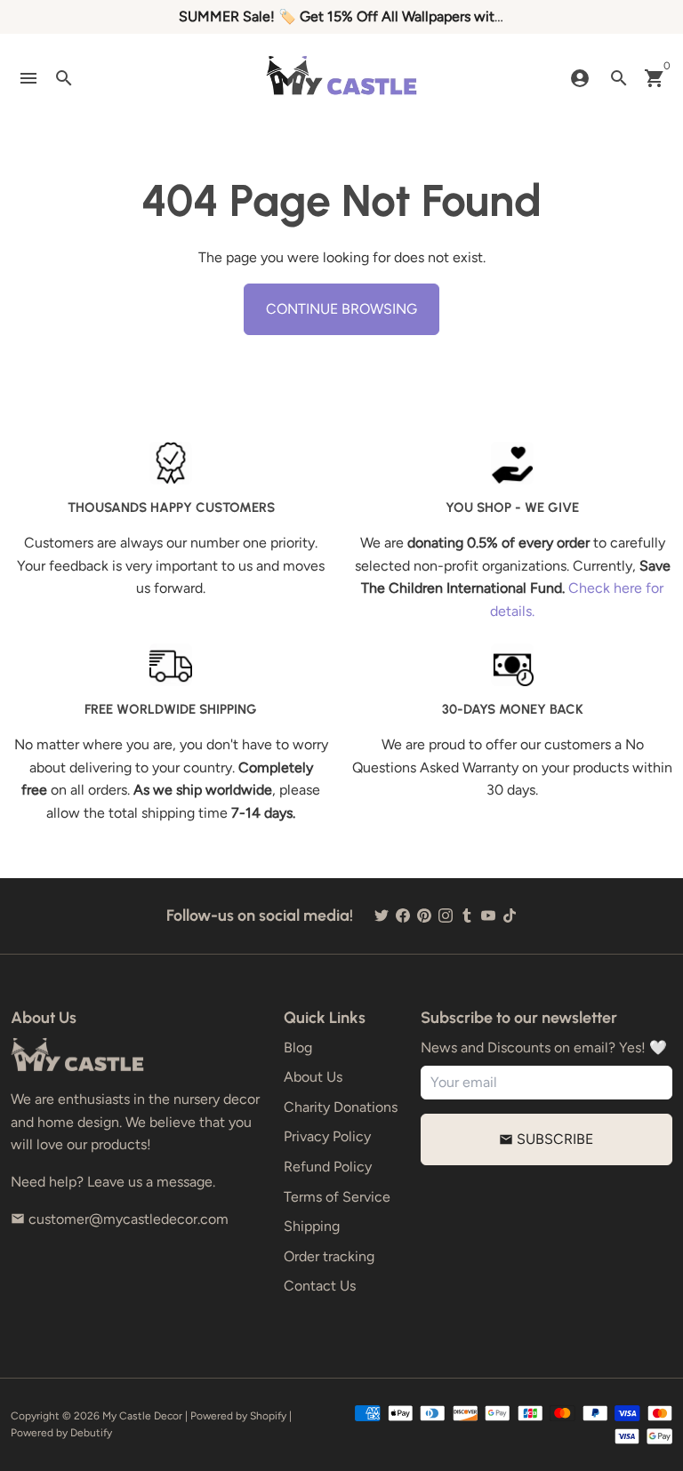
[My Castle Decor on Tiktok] (509, 915)
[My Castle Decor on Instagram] (445, 915)
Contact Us (320, 1285)
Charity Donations (341, 1107)
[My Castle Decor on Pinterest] (424, 915)
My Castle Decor (142, 1416)
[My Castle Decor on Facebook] (403, 915)
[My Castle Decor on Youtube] (488, 915)
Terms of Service (337, 1196)
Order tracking (329, 1256)
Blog (298, 1047)
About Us (313, 1076)
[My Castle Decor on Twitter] (381, 915)
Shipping (312, 1226)
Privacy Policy (327, 1136)
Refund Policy (328, 1166)
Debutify (91, 1433)
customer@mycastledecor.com (120, 1219)
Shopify (268, 1416)
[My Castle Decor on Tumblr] (467, 915)
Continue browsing (341, 308)
